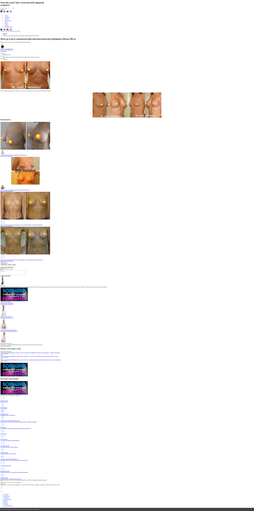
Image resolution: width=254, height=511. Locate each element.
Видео (6, 23)
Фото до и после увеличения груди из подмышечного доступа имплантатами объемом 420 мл (22, 259)
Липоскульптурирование (6, 352)
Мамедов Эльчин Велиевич (7, 226)
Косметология (8, 20)
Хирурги (7, 19)
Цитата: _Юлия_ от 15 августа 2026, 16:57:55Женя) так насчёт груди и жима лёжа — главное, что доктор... (36, 352)
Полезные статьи (8, 26)
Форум (6, 15)
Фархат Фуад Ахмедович (6, 156)
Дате (13, 264)
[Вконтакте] (4, 11)
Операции (7, 17)
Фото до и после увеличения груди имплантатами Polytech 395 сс (15, 190)
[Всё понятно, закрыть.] (251, 509)
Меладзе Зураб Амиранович (7, 191)
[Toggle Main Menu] (1, 13)
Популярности (4, 264)
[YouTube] (7, 11)
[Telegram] (11, 11)
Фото (6, 22)
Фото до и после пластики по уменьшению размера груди (14, 155)
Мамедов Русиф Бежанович (7, 49)
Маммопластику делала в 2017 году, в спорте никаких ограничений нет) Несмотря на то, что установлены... (36, 359)
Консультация (4, 51)
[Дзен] (1, 11)
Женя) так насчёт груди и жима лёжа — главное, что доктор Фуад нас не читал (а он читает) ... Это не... (35, 356)
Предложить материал (6, 345)
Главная (5, 33)
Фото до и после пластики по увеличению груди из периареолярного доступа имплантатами (22, 224)
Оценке (9, 264)
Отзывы (6, 25)
